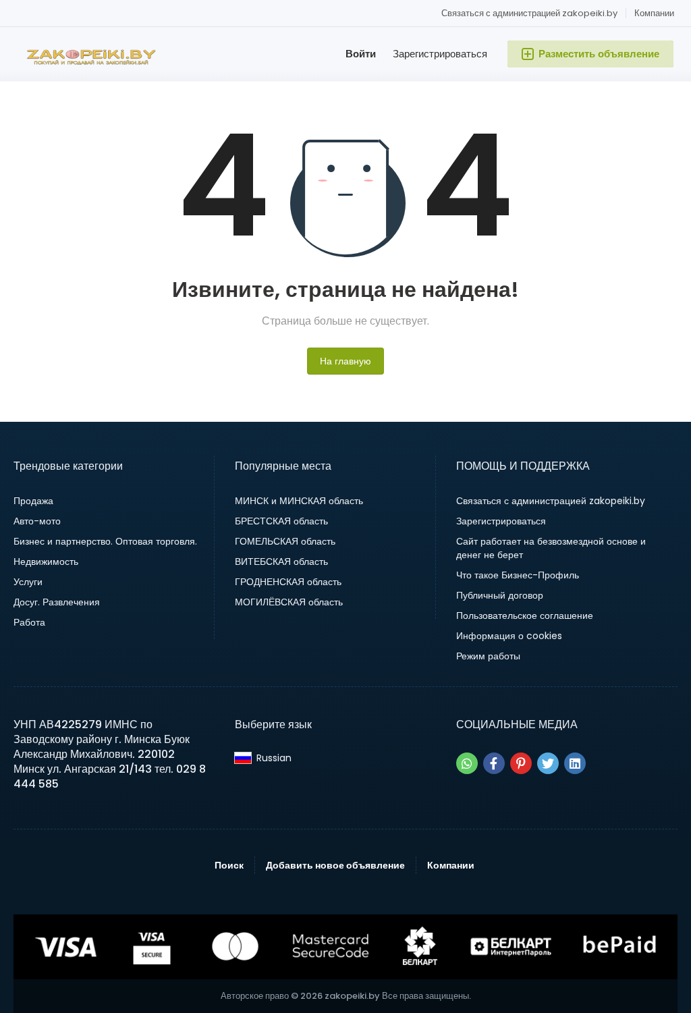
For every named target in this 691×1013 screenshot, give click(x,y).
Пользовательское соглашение (524, 615)
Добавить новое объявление (335, 865)
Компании (654, 13)
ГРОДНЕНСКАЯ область (288, 581)
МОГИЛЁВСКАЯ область (289, 602)
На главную (345, 361)
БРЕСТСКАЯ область (281, 521)
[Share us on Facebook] (494, 763)
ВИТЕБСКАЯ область (281, 561)
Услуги (28, 581)
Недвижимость (45, 561)
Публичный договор (499, 595)
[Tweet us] (548, 763)
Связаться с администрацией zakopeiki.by (529, 13)
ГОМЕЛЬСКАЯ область (285, 541)
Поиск (229, 865)
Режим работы (488, 656)
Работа (29, 622)
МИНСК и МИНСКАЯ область (299, 501)
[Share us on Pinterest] (521, 763)
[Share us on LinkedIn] (575, 763)
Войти (361, 54)
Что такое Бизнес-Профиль (517, 575)
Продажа (33, 501)
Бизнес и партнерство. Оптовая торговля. (105, 541)
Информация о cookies (509, 635)
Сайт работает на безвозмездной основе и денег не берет (551, 548)
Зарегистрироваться (440, 54)
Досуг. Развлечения (56, 602)
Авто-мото (37, 521)
